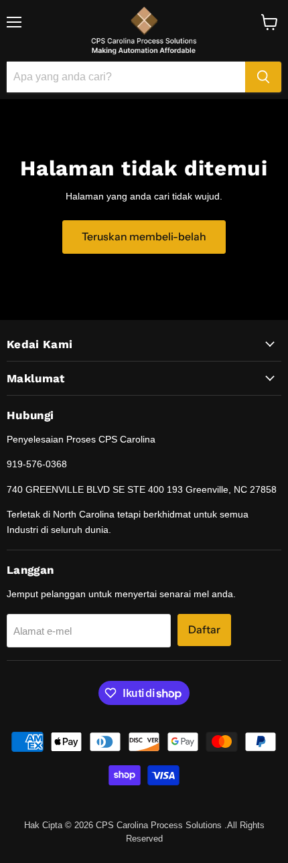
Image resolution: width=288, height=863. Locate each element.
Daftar (204, 629)
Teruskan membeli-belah (144, 236)
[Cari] (263, 77)
